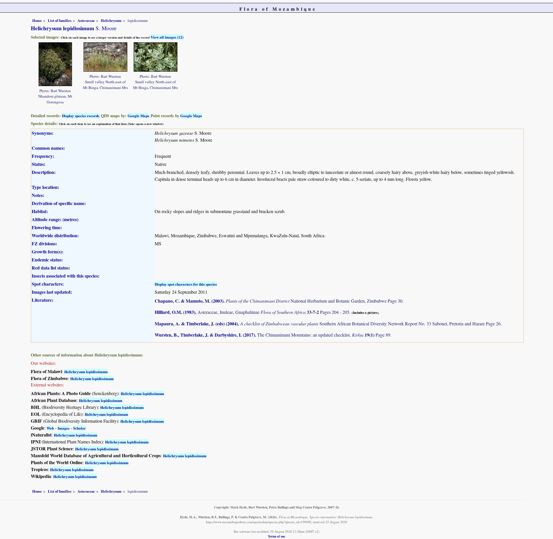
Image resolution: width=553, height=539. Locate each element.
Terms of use (276, 536)
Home (37, 20)
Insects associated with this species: (65, 275)
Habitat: (40, 211)
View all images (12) (167, 37)
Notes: (38, 195)
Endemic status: (47, 259)
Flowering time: (47, 227)
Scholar (79, 428)
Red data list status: (51, 267)
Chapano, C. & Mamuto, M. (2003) (189, 300)
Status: (38, 164)
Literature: (42, 300)
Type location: (45, 187)
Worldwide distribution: (55, 235)
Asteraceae (86, 20)
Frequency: (43, 156)
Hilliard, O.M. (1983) (175, 312)
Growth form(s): (47, 251)
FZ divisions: (44, 243)
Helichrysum (111, 20)
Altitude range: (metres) (55, 219)
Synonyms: (42, 133)
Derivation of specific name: (59, 203)
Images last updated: (52, 292)
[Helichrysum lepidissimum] (55, 63)
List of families (59, 20)
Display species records (80, 115)
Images (63, 428)
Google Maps (138, 115)
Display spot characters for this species (186, 284)
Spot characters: (48, 283)
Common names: (48, 148)
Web (50, 428)
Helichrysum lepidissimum (86, 371)
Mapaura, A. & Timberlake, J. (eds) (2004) (196, 323)
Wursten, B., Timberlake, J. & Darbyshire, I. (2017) (205, 334)
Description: (44, 172)
